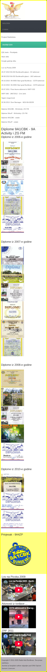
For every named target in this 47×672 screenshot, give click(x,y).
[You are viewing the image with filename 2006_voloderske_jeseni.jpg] (12, 206)
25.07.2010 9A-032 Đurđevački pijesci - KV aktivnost (20, 72)
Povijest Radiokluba (8, 37)
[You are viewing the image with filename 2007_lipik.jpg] (12, 274)
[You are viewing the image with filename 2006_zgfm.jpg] (12, 224)
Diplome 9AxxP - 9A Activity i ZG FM (14, 113)
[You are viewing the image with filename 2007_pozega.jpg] (12, 329)
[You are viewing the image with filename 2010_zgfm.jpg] (12, 501)
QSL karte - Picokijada (9, 52)
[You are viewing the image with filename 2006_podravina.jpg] (12, 169)
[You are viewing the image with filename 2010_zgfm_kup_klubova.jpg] (12, 519)
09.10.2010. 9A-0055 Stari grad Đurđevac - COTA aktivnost (22, 81)
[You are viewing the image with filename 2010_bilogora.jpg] (12, 483)
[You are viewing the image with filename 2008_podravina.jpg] (12, 415)
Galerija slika (7, 45)
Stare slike (5, 57)
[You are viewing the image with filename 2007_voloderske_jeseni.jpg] (12, 347)
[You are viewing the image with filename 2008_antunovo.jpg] (12, 379)
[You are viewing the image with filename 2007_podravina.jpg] (12, 292)
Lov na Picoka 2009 (8, 68)
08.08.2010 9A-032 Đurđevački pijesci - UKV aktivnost (20, 76)
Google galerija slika (8, 61)
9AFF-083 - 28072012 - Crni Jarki (13, 94)
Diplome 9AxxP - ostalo (9, 122)
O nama (5, 29)
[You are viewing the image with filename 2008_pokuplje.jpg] (12, 433)
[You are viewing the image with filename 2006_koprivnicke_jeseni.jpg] (12, 151)
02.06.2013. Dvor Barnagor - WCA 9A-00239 (17, 102)
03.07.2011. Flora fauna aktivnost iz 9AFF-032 (18, 89)
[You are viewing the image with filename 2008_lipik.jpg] (12, 397)
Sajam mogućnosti (8, 98)
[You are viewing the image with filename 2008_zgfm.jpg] (12, 452)
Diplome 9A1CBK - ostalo (10, 118)
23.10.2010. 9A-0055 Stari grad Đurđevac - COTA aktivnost (22, 85)
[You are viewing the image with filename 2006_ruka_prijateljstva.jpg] (12, 187)
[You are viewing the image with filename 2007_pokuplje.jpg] (12, 310)
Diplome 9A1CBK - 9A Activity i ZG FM (15, 109)
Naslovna (6, 23)
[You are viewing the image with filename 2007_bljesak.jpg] (12, 255)
